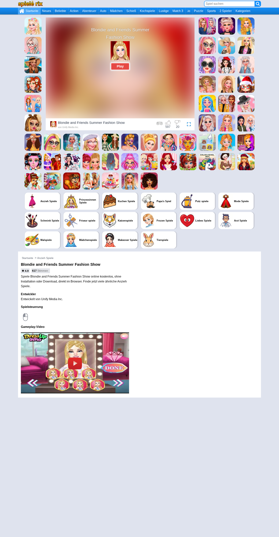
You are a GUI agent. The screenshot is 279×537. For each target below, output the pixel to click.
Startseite (32, 11)
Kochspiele (147, 11)
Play (120, 66)
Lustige (164, 11)
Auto (103, 11)
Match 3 (178, 11)
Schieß (131, 11)
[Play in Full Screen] (188, 124)
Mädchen (116, 11)
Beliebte (60, 11)
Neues (46, 11)
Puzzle (198, 11)
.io (188, 11)
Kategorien (243, 11)
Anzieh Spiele (45, 257)
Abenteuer (89, 11)
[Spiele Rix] (30, 4)
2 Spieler (226, 11)
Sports (211, 11)
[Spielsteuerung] (159, 124)
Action (74, 11)
